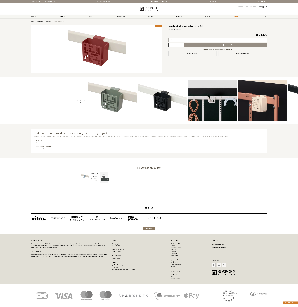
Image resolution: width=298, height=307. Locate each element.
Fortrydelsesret (174, 261)
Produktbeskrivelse (192, 53)
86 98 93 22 (227, 49)
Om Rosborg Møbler (176, 243)
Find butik (173, 249)
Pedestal (45, 149)
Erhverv (179, 16)
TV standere (48, 21)
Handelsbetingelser (175, 259)
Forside (32, 21)
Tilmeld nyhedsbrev (176, 264)
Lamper (91, 16)
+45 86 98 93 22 (220, 244)
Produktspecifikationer (242, 53)
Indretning (173, 251)
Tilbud (236, 16)
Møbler (62, 16)
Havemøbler (121, 16)
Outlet (264, 16)
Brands (150, 16)
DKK (260, 7)
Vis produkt (105, 179)
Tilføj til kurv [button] (225, 44)
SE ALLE (149, 228)
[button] (77, 100)
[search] (248, 7)
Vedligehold (174, 253)
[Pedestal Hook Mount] (85, 176)
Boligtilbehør (40, 21)
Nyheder (34, 16)
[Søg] (257, 7)
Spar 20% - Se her (290, 303)
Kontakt (208, 16)
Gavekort (173, 266)
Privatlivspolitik (174, 262)
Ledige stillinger (175, 255)
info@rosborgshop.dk (220, 247)
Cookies (173, 257)
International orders (176, 247)
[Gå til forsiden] (149, 9)
